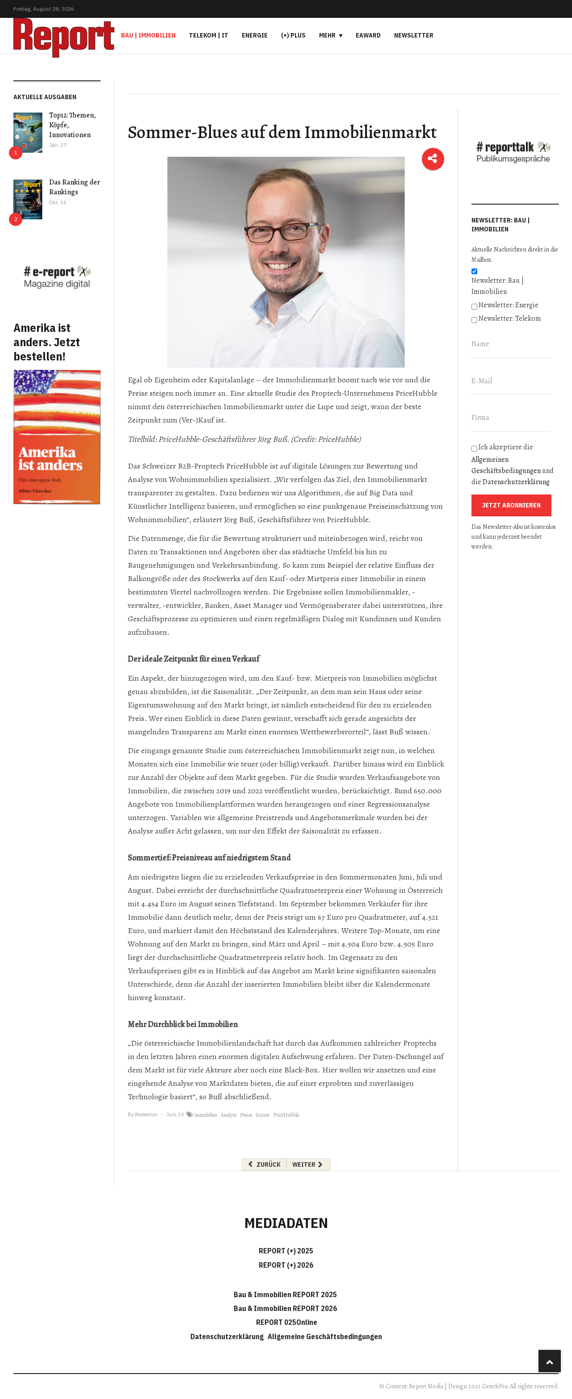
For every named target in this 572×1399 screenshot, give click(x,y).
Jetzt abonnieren (511, 505)
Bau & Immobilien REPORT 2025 (285, 1294)
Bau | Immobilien (148, 35)
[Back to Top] (549, 1361)
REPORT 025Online (286, 1322)
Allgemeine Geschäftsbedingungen (325, 1336)
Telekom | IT (208, 35)
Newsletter (413, 35)
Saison (262, 1115)
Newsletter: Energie (508, 305)
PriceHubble (286, 1115)
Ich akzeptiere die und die (512, 464)
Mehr (327, 35)
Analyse (228, 1115)
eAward (368, 35)
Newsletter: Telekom (510, 318)
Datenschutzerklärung (516, 482)
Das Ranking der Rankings (74, 187)
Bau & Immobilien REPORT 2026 (285, 1308)
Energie (255, 35)
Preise (246, 1115)
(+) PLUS (293, 35)
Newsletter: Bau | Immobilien (497, 286)
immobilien (205, 1115)
